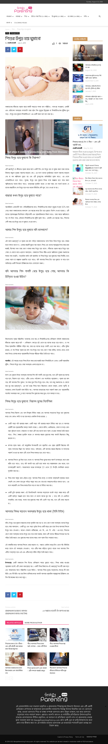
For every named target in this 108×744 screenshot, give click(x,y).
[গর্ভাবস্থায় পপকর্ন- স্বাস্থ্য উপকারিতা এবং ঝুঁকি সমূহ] (88, 52)
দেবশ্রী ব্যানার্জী (11, 43)
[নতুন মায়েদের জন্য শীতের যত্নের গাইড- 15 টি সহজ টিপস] (78, 191)
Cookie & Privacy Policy (65, 737)
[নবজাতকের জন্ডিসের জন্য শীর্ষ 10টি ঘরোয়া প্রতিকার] (78, 78)
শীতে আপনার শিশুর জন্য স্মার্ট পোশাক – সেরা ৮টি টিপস (37, 645)
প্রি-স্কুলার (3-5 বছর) (58, 16)
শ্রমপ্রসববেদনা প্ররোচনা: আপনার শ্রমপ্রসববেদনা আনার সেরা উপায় (16, 612)
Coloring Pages (20, 23)
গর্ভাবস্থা (18, 16)
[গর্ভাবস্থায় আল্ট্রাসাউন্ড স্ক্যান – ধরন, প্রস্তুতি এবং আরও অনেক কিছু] (78, 99)
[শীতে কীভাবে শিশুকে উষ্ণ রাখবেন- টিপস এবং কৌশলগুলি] (78, 182)
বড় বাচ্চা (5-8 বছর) (74, 16)
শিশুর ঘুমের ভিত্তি (15, 33)
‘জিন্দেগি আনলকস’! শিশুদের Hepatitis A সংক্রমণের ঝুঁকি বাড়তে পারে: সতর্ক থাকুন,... (93, 168)
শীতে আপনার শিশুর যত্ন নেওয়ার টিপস (57, 645)
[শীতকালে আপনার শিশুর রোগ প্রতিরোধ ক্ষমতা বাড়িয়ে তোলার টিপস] (78, 202)
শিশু (25, 16)
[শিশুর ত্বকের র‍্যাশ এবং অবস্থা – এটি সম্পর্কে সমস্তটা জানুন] (37, 659)
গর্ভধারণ (9, 16)
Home (7, 29)
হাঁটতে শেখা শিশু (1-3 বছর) (39, 16)
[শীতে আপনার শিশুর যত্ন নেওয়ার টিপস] (59, 634)
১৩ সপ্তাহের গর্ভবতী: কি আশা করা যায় (56, 611)
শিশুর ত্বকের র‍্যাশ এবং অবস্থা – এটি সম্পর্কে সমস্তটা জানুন (37, 669)
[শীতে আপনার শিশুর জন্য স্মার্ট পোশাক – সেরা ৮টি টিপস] (37, 634)
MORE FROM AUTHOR (33, 622)
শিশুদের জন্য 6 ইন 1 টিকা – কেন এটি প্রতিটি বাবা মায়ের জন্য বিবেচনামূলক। (14, 646)
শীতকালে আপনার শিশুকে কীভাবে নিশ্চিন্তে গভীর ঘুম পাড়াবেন (58, 670)
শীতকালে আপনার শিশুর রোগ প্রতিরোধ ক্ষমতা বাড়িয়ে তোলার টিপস (93, 202)
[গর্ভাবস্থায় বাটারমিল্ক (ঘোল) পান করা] (78, 68)
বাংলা (8, 23)
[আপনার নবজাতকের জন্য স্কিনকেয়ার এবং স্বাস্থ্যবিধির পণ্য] (15, 659)
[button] (99, 16)
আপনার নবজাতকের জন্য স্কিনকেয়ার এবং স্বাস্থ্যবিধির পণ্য (14, 670)
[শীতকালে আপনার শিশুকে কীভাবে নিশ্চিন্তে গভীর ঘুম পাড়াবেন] (59, 659)
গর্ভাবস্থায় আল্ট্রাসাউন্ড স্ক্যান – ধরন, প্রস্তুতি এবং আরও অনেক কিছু (93, 99)
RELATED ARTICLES (14, 622)
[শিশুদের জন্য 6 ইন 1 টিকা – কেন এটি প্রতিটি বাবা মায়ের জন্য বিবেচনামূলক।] (15, 634)
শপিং (85, 16)
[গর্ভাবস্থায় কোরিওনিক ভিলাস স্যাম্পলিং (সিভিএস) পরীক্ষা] (78, 88)
